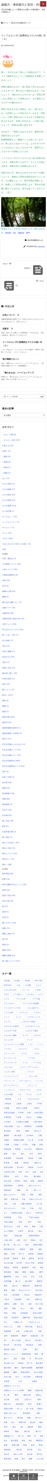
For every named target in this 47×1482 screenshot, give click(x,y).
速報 (6, 928)
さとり (39, 985)
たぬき (38, 990)
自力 (17, 1377)
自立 (20, 1381)
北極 (40, 1158)
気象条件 (38, 1295)
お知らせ (7, 445)
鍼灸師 (30, 1427)
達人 (13, 1422)
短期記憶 (34, 1336)
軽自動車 (26, 1413)
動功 (40, 1153)
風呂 (23, 1440)
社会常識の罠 (9, 832)
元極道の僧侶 (18, 1140)
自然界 (6, 1381)
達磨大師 (22, 1422)
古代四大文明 (9, 1172)
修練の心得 (8, 591)
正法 (33, 1276)
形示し (7, 695)
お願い (6, 451)
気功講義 (8, 793)
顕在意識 (14, 1440)
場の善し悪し (9, 673)
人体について (9, 569)
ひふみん (30, 994)
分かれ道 (28, 1149)
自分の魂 (7, 1377)
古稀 (20, 1172)
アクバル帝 (20, 999)
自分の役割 (38, 1372)
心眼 (18, 1240)
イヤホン (37, 1012)
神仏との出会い (10, 842)
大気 (5, 1204)
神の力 (28, 1340)
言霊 (5, 917)
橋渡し (32, 1272)
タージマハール (10, 1058)
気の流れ (39, 1290)
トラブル (31, 1058)
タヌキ (37, 1053)
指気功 (7, 722)
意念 (27, 1245)
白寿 (18, 1331)
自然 (6, 890)
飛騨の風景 (8, 955)
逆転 (38, 1413)
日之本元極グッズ (11, 750)
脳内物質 (39, 1367)
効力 (31, 1153)
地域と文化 (8, 668)
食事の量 (15, 1445)
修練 (27, 1131)
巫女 (40, 1231)
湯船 (40, 1308)
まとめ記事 (8, 511)
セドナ (24, 1053)
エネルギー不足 (10, 1031)
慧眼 (31, 1249)
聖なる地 (38, 1358)
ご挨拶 (6, 462)
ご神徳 (6, 467)
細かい (6, 1358)
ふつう (6, 999)
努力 (14, 1153)
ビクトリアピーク (11, 1085)
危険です (37, 1163)
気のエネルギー (25, 1290)
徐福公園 (18, 1235)
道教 (5, 1422)
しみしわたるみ (10, 990)
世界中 (37, 1108)
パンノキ (39, 1081)
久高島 (18, 1117)
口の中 (40, 1167)
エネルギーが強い (29, 1021)
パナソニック (9, 1081)
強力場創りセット (10, 359)
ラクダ (29, 1094)
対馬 (18, 1226)
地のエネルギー (35, 1185)
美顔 (15, 1358)
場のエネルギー (10, 1194)
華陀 (16, 1395)
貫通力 (39, 1404)
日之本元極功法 (11, 760)
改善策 (31, 1254)
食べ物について (11, 961)
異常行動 (29, 1327)
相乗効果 (14, 1336)
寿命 (26, 1226)
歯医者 (39, 1281)
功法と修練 (8, 651)
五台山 (29, 1117)
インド (6, 1017)
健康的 (6, 1135)
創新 (5, 1153)
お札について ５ (10, 315)
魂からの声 (18, 1454)
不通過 (6, 1108)
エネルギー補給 (10, 1035)
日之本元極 (8, 1263)
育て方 (30, 1363)
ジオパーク (22, 1049)
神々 (5, 1340)
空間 (25, 1349)
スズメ (37, 1049)
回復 (25, 1181)
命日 (17, 1176)
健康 (5, 597)
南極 (16, 1163)
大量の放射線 (26, 1204)
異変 (19, 1327)
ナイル (25, 1062)
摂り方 (21, 1254)
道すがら (38, 1418)
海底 (5, 1308)
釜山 (14, 1427)
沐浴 (28, 1299)
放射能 (40, 1254)
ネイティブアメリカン (30, 1067)
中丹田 (21, 1113)
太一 (5, 1213)
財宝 (30, 1404)
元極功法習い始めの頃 (13, 618)
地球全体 (7, 1190)
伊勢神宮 (28, 1126)
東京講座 (7, 1272)
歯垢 (5, 1286)
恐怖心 (33, 1240)
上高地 (29, 1103)
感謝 (5, 711)
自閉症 (34, 1381)
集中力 (38, 1431)
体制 (18, 1131)
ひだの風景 (9, 505)
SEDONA (7, 985)
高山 (39, 1449)
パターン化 (32, 1076)
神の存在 (17, 1345)
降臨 (17, 1431)
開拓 (40, 1427)
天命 (23, 1208)
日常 (5, 771)
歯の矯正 (29, 1281)
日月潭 (19, 1263)
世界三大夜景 (21, 1108)
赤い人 (19, 1408)
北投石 (30, 1158)
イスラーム (23, 1012)
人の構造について (11, 564)
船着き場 (39, 1390)
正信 (17, 1276)
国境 (32, 1181)
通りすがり (9, 923)
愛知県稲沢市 (9, 1249)
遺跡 (41, 1422)
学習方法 (39, 1213)
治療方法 (38, 1299)
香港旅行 (7, 1449)
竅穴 (36, 1349)
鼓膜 (16, 1459)
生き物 (7, 815)
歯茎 (5, 1290)
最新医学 (25, 1267)
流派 (30, 1304)
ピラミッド (32, 1085)
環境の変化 (38, 1317)
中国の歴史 (38, 1113)
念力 (25, 1240)
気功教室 (16, 1295)
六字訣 (25, 1144)
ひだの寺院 (8, 484)
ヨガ (19, 1094)
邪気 (5, 1427)
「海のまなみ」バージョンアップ (18, 372)
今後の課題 (8, 1126)
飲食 (33, 1445)
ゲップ (30, 1040)
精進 (36, 1354)
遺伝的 (32, 1422)
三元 (19, 1099)
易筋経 (6, 1267)
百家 (40, 1331)
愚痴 (5, 706)
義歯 (23, 1358)
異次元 (39, 1327)
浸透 (14, 1308)
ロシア (39, 1094)
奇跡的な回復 (16, 1213)
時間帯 (15, 1267)
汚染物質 (17, 1299)
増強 (23, 1194)
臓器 (15, 1372)
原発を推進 (8, 1167)
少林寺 (20, 1231)
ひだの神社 (8, 495)
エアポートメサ (33, 1017)
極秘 (17, 1272)
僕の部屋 (17, 1135)
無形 (14, 1313)
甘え (5, 1322)
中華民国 (7, 1117)
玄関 (5, 1317)
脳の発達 (7, 1367)
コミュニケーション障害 (14, 1044)
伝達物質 (39, 1126)
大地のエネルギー (36, 1199)
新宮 (23, 1258)
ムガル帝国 (8, 1094)
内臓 (33, 1144)
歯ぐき (18, 1281)
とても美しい (18, 994)
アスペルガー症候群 (30, 1003)
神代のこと (8, 859)
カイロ (25, 1035)
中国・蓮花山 (9, 558)
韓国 (5, 944)
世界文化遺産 (9, 1113)
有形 (34, 1267)
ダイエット (8, 527)
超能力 (40, 1408)
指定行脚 (8, 717)
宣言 (6, 684)
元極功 (6, 1140)
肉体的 (21, 1363)
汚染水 (6, 1299)
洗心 (22, 1304)
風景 (6, 950)
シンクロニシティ (10, 522)
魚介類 (30, 1454)
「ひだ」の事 (9, 434)
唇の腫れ (37, 1176)
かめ (18, 985)
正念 (25, 1276)
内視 (41, 1144)
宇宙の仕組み (34, 1217)
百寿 (5, 1336)
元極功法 (8, 613)
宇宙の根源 (8, 1222)
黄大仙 (39, 1454)
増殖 (31, 1194)
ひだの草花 (8, 500)
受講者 (30, 1167)
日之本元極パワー (11, 755)
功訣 (6, 662)
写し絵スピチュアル (13, 629)
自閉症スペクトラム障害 (14, 1390)
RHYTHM (38, 980)
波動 (15, 1304)
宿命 (20, 1222)
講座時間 (19, 1404)
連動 (29, 1418)
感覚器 (22, 1249)
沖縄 (6, 799)
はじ (6, 478)
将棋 (33, 1226)
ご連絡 (6, 473)
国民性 (21, 1185)
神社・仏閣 (6, 864)
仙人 (18, 1126)
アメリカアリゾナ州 (12, 1008)
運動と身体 (8, 933)
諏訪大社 (7, 1404)
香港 (40, 1445)
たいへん (26, 990)
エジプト (7, 1021)
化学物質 (7, 1158)
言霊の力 (28, 1399)
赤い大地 (29, 1408)
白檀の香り (28, 1331)
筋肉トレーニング (11, 1354)
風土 (30, 1440)
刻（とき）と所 (10, 635)
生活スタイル (34, 1322)
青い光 (21, 1436)
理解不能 (26, 1317)
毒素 (13, 1290)
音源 (41, 1436)
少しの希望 (8, 1231)
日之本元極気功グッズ (22, 23)
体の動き (7, 1131)
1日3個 (7, 980)
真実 (5, 826)
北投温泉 (19, 1158)
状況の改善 (37, 1313)
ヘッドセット (9, 1090)
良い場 (6, 1395)
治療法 (6, 1304)
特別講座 (7, 804)
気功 (5, 1295)
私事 (6, 879)
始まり (29, 1213)
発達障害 (7, 1331)
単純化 (26, 1163)
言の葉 (6, 1399)
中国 (4, 549)
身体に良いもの (10, 1413)
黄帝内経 (7, 1459)
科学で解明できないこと (14, 884)
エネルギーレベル (32, 1026)
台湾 (41, 1172)
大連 (14, 1204)
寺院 (39, 1222)
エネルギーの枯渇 (11, 1026)
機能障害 (7, 1276)
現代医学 (15, 1317)
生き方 (7, 810)
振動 (5, 1254)
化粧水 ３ (7, 328)
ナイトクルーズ (10, 1062)
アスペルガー (9, 1003)
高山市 (6, 1454)
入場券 (6, 1144)
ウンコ (18, 1017)
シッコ (40, 1044)
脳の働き (39, 1363)
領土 (5, 1440)
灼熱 (5, 1313)
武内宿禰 (7, 1281)
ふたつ (40, 994)
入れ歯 (40, 1140)
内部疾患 (7, 1149)
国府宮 (40, 1181)
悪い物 (6, 1245)
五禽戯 (39, 1117)
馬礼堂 (19, 1449)
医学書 (6, 1163)
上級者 (18, 1103)
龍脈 (30, 1459)
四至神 (17, 1181)
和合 (26, 1176)
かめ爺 (28, 985)
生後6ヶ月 (18, 1322)
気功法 (27, 1295)
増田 (40, 1194)
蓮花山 (38, 1395)
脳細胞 (6, 1372)
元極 (40, 1135)
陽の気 (27, 1431)
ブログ (7, 538)
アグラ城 (36, 999)
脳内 (16, 1367)
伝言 (5, 586)
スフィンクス (9, 1053)
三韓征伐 (7, 1103)
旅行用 (40, 1258)
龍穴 (23, 1459)
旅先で (6, 739)
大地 (23, 1199)
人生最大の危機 (22, 1122)
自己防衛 (27, 1377)
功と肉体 (7, 640)
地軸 (18, 1190)
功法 (6, 646)
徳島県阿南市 (34, 1235)
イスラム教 (8, 1012)
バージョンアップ (11, 1076)
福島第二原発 (9, 1349)
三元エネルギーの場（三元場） (16, 544)
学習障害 (7, 1217)
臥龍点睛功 (25, 1372)
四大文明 (7, 1181)
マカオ (39, 1090)
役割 (5, 1235)
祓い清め (7, 837)
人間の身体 (37, 1122)
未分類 (7, 782)
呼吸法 (6, 1176)
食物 (25, 1445)
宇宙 (20, 1217)
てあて (6, 994)
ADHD (27, 980)
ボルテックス (25, 1090)
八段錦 (16, 1144)
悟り (41, 1240)
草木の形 (7, 901)
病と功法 (7, 821)
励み (23, 1153)
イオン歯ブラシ (33, 1008)
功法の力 (8, 657)
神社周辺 (8, 873)
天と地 (39, 1204)
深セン (23, 1308)
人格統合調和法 (10, 575)
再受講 (17, 1149)
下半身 (39, 1103)
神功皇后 (29, 1345)
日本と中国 (8, 777)
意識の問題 (37, 1245)
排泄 (13, 1254)
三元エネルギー (33, 1099)
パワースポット (25, 1081)
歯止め (15, 1286)
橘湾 (41, 1272)
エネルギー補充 (31, 1031)
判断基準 (39, 1149)
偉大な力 (37, 1131)
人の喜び (7, 1122)
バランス (30, 1072)
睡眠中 (24, 1336)
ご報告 (6, 456)
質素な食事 (8, 1408)
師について (8, 689)
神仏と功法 (8, 848)
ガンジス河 (8, 1040)
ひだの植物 (8, 489)
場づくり (37, 1190)
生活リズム (8, 1327)
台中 (27, 1172)
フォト (6, 533)
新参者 (15, 1258)
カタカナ (37, 1035)
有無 (41, 1267)
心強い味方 (8, 1240)
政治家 (6, 1258)
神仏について (9, 853)
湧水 (32, 1308)
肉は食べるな (9, 1363)
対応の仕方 (8, 1226)
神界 (40, 1345)
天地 (31, 1208)
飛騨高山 (39, 1440)
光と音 (30, 1140)
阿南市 (6, 1431)
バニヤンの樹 (9, 1072)
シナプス (7, 1049)
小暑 (41, 1226)
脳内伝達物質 (27, 1367)
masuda (41, 246)
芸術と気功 (8, 895)
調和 (39, 1399)
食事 (5, 1445)
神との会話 (16, 1340)
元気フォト (9, 624)
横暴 (24, 1272)
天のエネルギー (10, 1208)
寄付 (30, 1222)
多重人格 (14, 1199)
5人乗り (17, 980)
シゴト (30, 1044)
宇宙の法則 (8, 679)
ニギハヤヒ (8, 1067)
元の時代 (29, 1135)
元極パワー (8, 607)
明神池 (40, 1263)
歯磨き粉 (38, 1286)
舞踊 (29, 1390)
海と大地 (39, 1304)
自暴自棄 (38, 1377)
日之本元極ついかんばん (13, 744)
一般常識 (7, 1099)
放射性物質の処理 (11, 728)
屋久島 (30, 1231)
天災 (40, 1208)
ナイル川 (37, 1062)
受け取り (20, 1167)
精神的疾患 (26, 1354)
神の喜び (38, 1340)
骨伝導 (30, 1449)
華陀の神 (27, 1395)
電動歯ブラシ (9, 1436)
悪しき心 (17, 1245)
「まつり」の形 (11, 440)
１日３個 (39, 1459)
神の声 (6, 1345)
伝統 (6, 580)
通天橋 (20, 1418)
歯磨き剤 (26, 1286)
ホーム (5, 23)
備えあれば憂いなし (11, 602)
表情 (5, 912)
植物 (6, 788)
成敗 (40, 1249)
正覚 (40, 1276)
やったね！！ (9, 516)
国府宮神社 (8, 1185)
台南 (34, 1172)
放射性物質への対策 (12, 733)
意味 (5, 700)
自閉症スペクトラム (12, 1386)
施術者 (31, 1258)
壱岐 (5, 1199)
